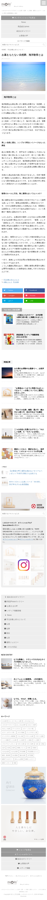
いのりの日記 (11, 647)
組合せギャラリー (23, 31)
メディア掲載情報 (14, 611)
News (23, 22)
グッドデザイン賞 (32, 732)
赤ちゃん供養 (19, 759)
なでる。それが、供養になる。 (26, 699)
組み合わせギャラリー (16, 597)
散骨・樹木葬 (6, 755)
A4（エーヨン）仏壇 (15, 721)
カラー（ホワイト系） (8, 732)
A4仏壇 (4, 721)
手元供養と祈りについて (11, 280)
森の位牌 (22, 755)
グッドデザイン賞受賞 (8, 736)
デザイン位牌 (39, 736)
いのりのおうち (28, 721)
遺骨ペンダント (6, 763)
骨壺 (8, 633)
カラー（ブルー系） (28, 728)
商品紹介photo (23, 26)
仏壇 (8, 624)
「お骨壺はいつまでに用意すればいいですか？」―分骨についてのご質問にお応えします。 (29, 390)
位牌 (8, 629)
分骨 (28, 747)
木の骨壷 (15, 755)
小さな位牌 (14, 751)
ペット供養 (5, 740)
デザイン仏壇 (29, 736)
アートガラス (16, 728)
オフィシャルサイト (26, 539)
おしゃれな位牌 (20, 725)
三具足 (42, 744)
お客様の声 (23, 36)
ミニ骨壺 (36, 740)
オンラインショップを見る (24, 18)
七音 (37, 744)
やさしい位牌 (6, 728)
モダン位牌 (30, 744)
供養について (8, 282)
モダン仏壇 (21, 744)
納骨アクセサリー (7, 759)
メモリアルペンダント (8, 744)
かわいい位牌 (32, 725)
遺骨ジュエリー (12, 642)
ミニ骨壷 (29, 740)
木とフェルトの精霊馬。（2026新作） (29, 679)
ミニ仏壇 (13, 740)
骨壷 (15, 763)
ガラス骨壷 (21, 732)
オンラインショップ (21, 876)
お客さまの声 (12, 606)
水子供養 (30, 755)
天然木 (34, 747)
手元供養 (16, 282)
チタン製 (20, 736)
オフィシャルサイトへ (23, 854)
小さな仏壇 (5, 751)
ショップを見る (24, 850)
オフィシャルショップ (10, 539)
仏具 (8, 638)
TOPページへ (9, 876)
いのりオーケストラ (8, 725)
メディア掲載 (24, 868)
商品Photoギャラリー (15, 601)
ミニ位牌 (21, 740)
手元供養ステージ (33, 751)
